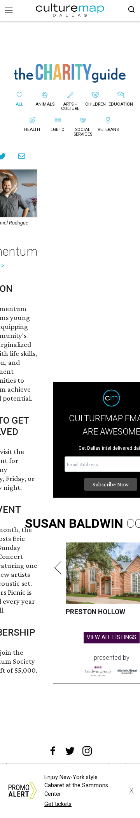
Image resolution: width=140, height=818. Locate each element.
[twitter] (70, 751)
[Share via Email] (21, 156)
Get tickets (58, 804)
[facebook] (53, 751)
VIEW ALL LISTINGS (111, 637)
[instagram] (87, 751)
